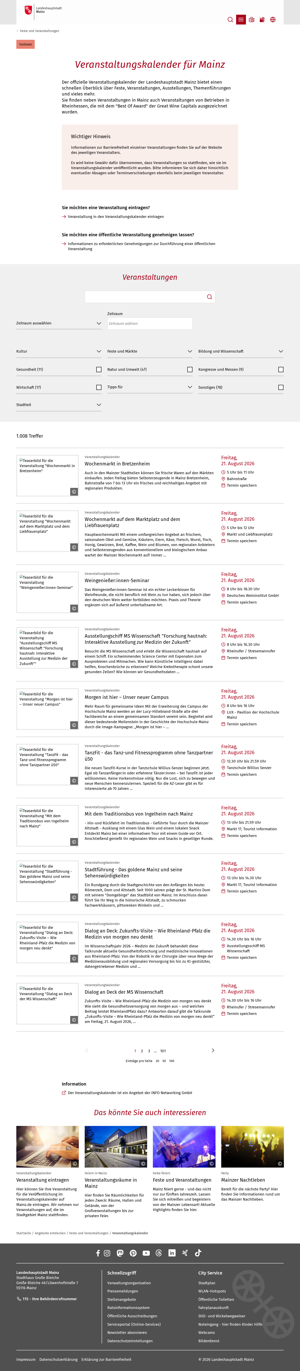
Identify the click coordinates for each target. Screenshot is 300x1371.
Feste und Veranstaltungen (39, 31)
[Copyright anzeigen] (73, 492)
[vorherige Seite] (87, 1051)
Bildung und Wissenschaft (220, 351)
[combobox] (150, 297)
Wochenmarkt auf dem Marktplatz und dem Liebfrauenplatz (132, 522)
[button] (25, 44)
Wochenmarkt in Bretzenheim (117, 464)
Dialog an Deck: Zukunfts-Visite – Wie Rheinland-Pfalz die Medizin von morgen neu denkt (147, 934)
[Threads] (159, 1253)
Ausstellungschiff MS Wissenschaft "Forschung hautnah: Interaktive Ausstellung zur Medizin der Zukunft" (146, 639)
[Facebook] (97, 1253)
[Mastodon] (120, 1253)
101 (163, 1051)
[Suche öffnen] (230, 19)
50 (164, 1061)
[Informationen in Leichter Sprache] (252, 19)
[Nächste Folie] (283, 1147)
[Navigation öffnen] (241, 19)
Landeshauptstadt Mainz (232, 1359)
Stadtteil (23, 404)
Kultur (21, 351)
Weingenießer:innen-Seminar (117, 580)
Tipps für (115, 387)
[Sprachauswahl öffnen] (273, 19)
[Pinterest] (133, 1253)
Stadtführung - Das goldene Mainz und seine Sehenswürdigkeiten (133, 873)
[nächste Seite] (213, 1051)
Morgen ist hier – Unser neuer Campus (127, 697)
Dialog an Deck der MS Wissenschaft (124, 992)
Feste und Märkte (122, 351)
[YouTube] (146, 1253)
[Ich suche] (209, 297)
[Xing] (185, 1253)
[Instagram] (107, 1253)
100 (171, 1061)
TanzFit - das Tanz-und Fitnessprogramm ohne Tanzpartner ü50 (149, 756)
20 (157, 1061)
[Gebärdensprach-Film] (262, 19)
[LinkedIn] (172, 1253)
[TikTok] (198, 1253)
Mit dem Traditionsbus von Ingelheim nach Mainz (139, 814)
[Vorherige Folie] (17, 1147)
